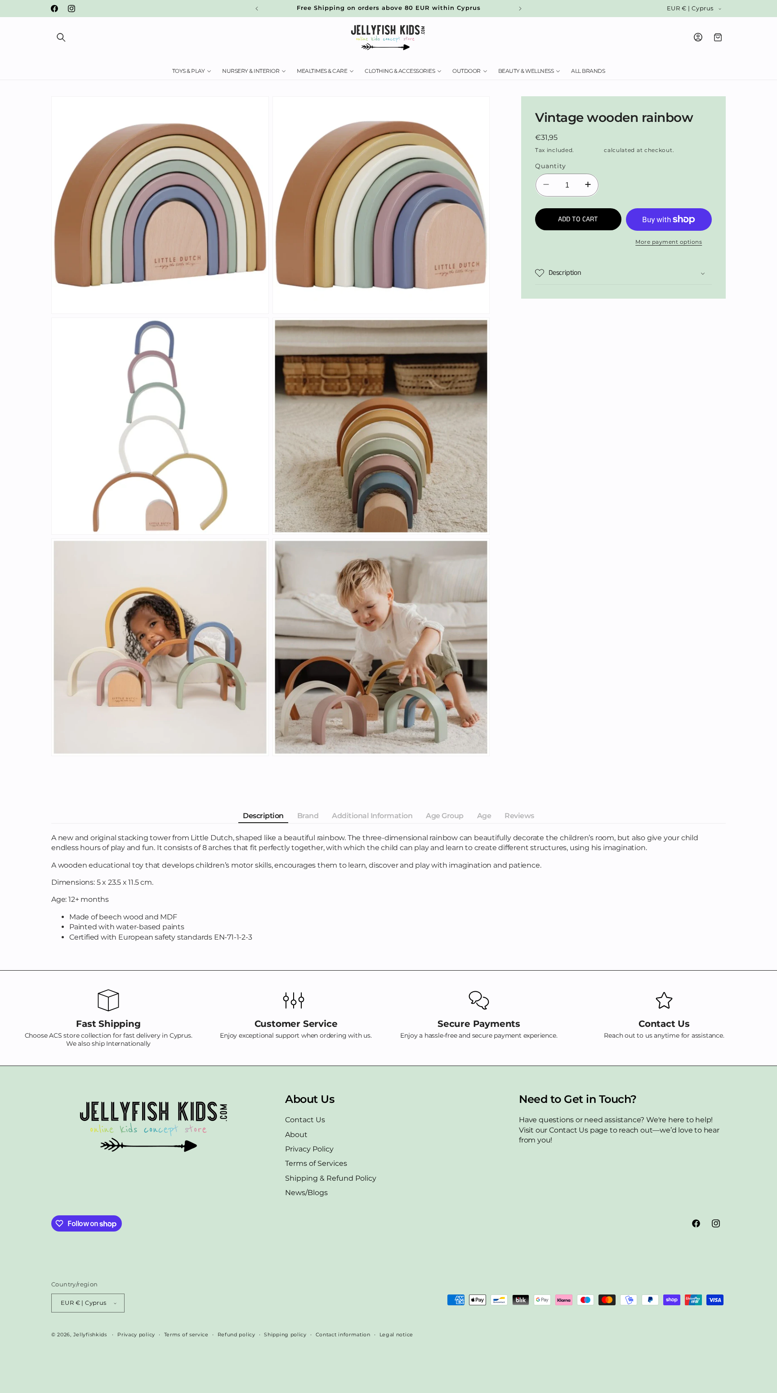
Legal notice (396, 1334)
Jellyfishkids (90, 1334)
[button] (61, 37)
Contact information (343, 1334)
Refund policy (236, 1334)
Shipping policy (285, 1334)
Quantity (550, 166)
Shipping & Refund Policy (330, 1178)
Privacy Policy (309, 1149)
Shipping (589, 150)
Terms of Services (316, 1163)
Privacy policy (136, 1334)
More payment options (668, 241)
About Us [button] (309, 1099)
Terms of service (186, 1334)
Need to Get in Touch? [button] (578, 1099)
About (296, 1134)
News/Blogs (306, 1192)
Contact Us (305, 1119)
